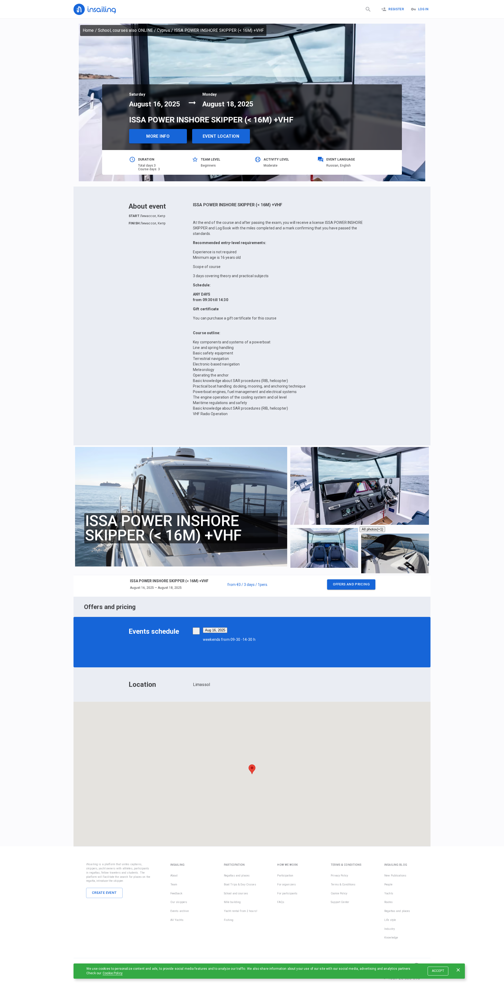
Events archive (179, 911)
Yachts (388, 893)
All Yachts (176, 920)
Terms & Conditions (343, 884)
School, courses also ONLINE (125, 30)
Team (173, 884)
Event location (221, 136)
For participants (287, 893)
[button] (252, 586)
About (174, 875)
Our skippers (178, 902)
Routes (388, 902)
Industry (389, 929)
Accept (438, 971)
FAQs (280, 902)
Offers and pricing (351, 584)
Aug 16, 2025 (215, 630)
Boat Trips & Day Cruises (240, 884)
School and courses (236, 893)
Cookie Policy (113, 973)
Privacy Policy (339, 875)
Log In (423, 9)
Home (88, 30)
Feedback (176, 893)
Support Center (340, 902)
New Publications (395, 875)
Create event (104, 893)
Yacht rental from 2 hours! (240, 911)
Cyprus (163, 30)
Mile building (232, 902)
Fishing (229, 920)
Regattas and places (237, 875)
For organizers (286, 884)
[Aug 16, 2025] (196, 631)
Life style (390, 920)
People (388, 884)
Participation (285, 875)
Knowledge (391, 937)
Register (396, 9)
